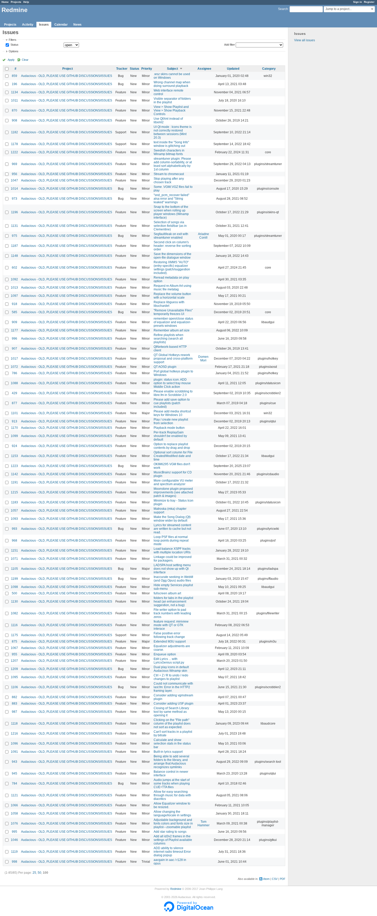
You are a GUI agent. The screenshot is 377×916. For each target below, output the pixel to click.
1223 (14, 466)
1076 (14, 823)
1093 (14, 519)
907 (14, 348)
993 (14, 529)
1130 (14, 601)
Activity (27, 24)
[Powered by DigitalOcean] (188, 910)
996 (14, 338)
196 (14, 84)
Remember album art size (172, 330)
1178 (14, 144)
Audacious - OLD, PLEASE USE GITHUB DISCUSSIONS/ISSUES (66, 76)
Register (369, 2)
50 (39, 872)
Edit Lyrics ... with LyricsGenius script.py (169, 660)
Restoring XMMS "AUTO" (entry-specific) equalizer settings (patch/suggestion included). (172, 267)
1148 (14, 256)
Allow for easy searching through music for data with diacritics (172, 795)
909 (14, 322)
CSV (274, 878)
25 (34, 872)
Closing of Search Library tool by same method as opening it (171, 711)
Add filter (229, 44)
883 (14, 703)
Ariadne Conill (203, 235)
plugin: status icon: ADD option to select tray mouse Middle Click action (172, 383)
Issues (44, 24)
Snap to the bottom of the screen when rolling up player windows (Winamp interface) (171, 212)
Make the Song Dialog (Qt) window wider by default (172, 518)
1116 (14, 625)
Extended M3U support (170, 641)
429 (14, 393)
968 (14, 540)
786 (14, 373)
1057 (14, 510)
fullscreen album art (167, 593)
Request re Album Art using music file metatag (172, 287)
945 (14, 773)
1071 (14, 559)
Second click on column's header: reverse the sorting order (172, 245)
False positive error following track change (169, 635)
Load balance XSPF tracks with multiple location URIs (172, 550)
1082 (14, 613)
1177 (14, 330)
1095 (14, 677)
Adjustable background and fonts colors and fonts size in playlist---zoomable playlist (173, 823)
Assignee (204, 68)
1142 (14, 474)
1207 (14, 661)
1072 (14, 367)
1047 (14, 180)
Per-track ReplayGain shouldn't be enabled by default (170, 436)
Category (269, 68)
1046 (14, 840)
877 (14, 403)
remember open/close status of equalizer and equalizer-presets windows (173, 322)
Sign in (357, 2)
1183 (14, 502)
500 (14, 593)
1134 (14, 92)
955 (14, 654)
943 (14, 762)
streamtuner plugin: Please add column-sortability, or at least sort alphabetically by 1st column (173, 164)
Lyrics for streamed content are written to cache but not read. (172, 528)
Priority (146, 68)
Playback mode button (169, 428)
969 (14, 164)
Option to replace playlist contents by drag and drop (172, 446)
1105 (14, 569)
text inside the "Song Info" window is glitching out (171, 144)
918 (14, 304)
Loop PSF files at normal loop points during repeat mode (171, 540)
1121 (14, 795)
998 (14, 861)
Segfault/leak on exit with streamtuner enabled (171, 235)
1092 (14, 279)
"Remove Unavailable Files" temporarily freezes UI (173, 312)
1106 (14, 687)
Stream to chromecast (169, 174)
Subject (172, 68)
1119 (14, 851)
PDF (282, 878)
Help (26, 2)
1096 (14, 743)
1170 (14, 428)
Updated (233, 68)
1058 (14, 813)
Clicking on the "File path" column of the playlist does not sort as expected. (172, 723)
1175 (14, 635)
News (77, 24)
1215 (14, 492)
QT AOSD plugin (165, 367)
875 (14, 641)
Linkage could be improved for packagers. (173, 558)
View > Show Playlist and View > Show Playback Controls (171, 110)
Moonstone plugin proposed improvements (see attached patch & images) (173, 492)
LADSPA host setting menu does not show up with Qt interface (172, 568)
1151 (14, 550)
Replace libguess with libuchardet (169, 304)
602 (14, 267)
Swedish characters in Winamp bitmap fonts (169, 152)
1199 (14, 579)
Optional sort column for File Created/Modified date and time (173, 456)
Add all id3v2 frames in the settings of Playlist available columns (173, 839)
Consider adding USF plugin (173, 703)
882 (14, 697)
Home (5, 2)
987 (14, 712)
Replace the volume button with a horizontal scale (172, 295)
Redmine (175, 888)
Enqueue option (165, 654)
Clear (25, 59)
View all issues (304, 40)
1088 (14, 383)
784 (14, 783)
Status (14, 44)
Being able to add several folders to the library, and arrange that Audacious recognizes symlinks (171, 762)
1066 (14, 805)
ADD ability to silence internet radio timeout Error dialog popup (172, 851)
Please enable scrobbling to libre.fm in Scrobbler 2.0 (173, 393)
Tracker (121, 68)
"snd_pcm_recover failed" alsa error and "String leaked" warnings (171, 198)
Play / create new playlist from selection (171, 421)
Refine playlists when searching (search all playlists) (168, 338)
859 (14, 76)
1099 (14, 436)
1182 (14, 132)
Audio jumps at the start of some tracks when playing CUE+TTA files (172, 783)
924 (14, 446)
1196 (14, 212)
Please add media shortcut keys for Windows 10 (172, 413)
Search (283, 9)
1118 (14, 723)
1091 (14, 752)
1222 (14, 152)
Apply (11, 59)
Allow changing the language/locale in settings (172, 813)
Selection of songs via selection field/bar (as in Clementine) (170, 225)
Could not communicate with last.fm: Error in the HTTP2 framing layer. (173, 687)
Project (67, 68)
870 (14, 110)
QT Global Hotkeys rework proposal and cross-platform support (173, 358)
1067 (14, 648)
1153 (14, 456)
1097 (14, 296)
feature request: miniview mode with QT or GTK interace (171, 625)
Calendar (61, 24)
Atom (266, 878)
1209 (14, 669)
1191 (14, 482)
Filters (12, 39)
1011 (14, 100)
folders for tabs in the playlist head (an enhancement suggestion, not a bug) (173, 601)
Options (13, 51)
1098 (14, 587)
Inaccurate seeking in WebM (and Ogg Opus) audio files (173, 578)
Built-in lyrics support (168, 752)
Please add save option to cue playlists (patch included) (172, 403)
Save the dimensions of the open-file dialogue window (172, 255)
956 (14, 174)
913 (14, 421)
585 (14, 312)
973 (14, 198)
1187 (14, 246)
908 (14, 120)
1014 (14, 188)
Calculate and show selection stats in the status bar (172, 743)
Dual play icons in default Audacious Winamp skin (171, 669)
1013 (14, 287)
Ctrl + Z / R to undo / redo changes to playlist (171, 677)
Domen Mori (203, 358)
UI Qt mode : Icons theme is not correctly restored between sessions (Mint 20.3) (173, 132)
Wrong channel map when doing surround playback (172, 84)
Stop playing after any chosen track (169, 180)
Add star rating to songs (170, 831)
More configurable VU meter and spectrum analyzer (173, 482)
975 (14, 236)
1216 (14, 733)
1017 (14, 358)
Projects (16, 2)
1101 (14, 413)
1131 (14, 226)
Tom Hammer (203, 823)
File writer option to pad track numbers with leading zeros (172, 613)
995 (14, 831)
